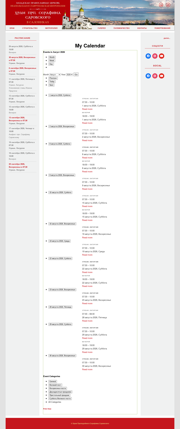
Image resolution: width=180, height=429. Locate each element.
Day (51, 64)
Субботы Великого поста (60, 399)
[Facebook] (148, 56)
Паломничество (122, 28)
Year (63, 74)
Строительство (29, 28)
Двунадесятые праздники (60, 392)
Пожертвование (162, 28)
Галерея (102, 28)
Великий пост (55, 385)
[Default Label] (148, 76)
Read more (87, 108)
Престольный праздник (59, 395)
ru (161, 5)
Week (52, 61)
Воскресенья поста (58, 388)
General (53, 381)
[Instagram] (155, 56)
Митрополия (51, 28)
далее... (167, 38)
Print (47, 409)
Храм (12, 28)
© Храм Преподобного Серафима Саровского (90, 423)
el (168, 5)
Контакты (142, 28)
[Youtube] (161, 56)
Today (52, 81)
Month (52, 57)
